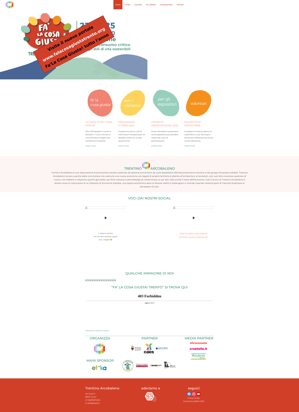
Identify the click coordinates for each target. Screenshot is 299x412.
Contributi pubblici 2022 (193, 401)
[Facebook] (189, 394)
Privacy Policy (194, 398)
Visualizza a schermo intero (97, 330)
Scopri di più (90, 146)
